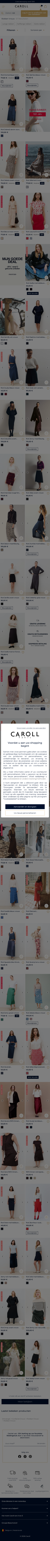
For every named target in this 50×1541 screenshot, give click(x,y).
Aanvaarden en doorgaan (25, 807)
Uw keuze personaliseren (25, 813)
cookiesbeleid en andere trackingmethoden (26, 779)
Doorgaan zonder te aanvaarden (31, 728)
